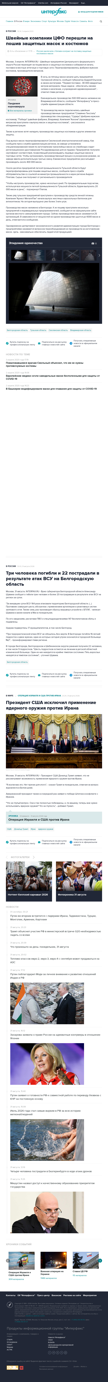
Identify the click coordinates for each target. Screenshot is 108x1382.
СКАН (50, 1340)
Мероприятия (90, 1295)
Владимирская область (80, 330)
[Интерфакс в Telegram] (53, 1352)
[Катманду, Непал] (54, 255)
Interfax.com (43, 3)
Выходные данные (46, 1369)
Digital (67, 21)
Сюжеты (83, 21)
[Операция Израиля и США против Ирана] (22, 1269)
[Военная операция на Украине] (54, 1268)
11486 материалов (49, 1278)
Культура (52, 21)
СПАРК (10, 1340)
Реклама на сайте (72, 1295)
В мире (26, 21)
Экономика (35, 21)
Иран (33, 829)
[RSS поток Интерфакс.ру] (61, 1352)
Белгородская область (17, 330)
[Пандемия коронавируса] (22, 86)
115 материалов (80, 1275)
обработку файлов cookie (35, 1316)
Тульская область (38, 330)
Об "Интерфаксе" (28, 3)
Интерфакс (54, 12)
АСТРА (9, 1350)
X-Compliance (12, 1342)
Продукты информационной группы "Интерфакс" (45, 1328)
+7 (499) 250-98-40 (78, 1320)
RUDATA (51, 1342)
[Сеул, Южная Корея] (19, 255)
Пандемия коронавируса (16, 105)
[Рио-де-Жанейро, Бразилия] (36, 255)
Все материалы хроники (21, 110)
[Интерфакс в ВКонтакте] (57, 1352)
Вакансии (56, 1295)
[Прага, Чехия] (88, 255)
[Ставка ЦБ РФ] (86, 1268)
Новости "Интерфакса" (56, 1337)
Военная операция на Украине (52, 1273)
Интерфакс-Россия (59, 3)
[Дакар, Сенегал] (71, 255)
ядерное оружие (45, 829)
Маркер (10, 1347)
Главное (9, 21)
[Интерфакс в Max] (65, 1352)
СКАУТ (9, 1345)
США (9, 829)
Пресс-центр (43, 1295)
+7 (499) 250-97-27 (21, 1322)
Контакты (10, 1295)
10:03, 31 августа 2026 (25, 566)
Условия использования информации (53, 1367)
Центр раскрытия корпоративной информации (60, 1346)
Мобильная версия (10, 3)
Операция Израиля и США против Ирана (39, 696)
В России (18, 21)
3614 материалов (16, 1279)
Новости (75, 21)
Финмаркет (74, 3)
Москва (60, 21)
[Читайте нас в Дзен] (49, 1352)
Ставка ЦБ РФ (80, 1271)
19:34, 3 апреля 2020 (25, 31)
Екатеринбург (13, 468)
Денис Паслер (28, 468)
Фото (90, 21)
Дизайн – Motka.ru (80, 1367)
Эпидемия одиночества (26, 243)
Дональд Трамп (21, 829)
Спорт (44, 21)
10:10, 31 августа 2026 (25, 405)
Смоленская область (58, 330)
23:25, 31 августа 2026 (71, 696)
